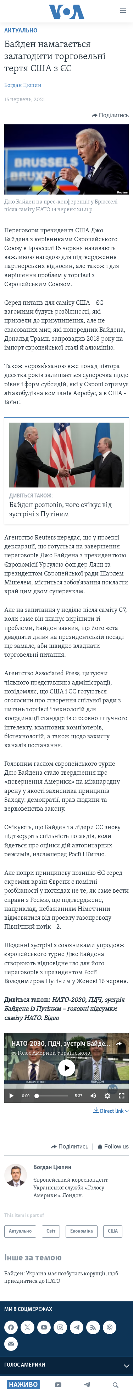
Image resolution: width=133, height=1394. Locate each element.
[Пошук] (115, 1385)
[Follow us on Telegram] (76, 1327)
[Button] (110, 115)
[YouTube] (58, 1385)
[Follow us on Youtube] (44, 1327)
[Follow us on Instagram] (60, 1327)
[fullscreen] (122, 1096)
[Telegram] (87, 1385)
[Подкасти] (109, 1327)
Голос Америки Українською (54, 1053)
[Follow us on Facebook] (11, 1327)
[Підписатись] (11, 1344)
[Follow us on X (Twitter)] (27, 1327)
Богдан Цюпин (22, 85)
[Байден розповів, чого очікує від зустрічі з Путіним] (66, 455)
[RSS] (93, 1327)
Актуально (21, 31)
